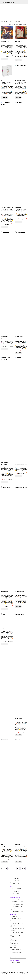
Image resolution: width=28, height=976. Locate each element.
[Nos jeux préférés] (10, 962)
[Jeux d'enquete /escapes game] (10, 928)
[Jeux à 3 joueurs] (10, 904)
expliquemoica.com (8, 2)
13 (22, 868)
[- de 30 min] (10, 888)
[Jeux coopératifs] (10, 923)
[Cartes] (10, 916)
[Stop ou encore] (10, 952)
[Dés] (10, 921)
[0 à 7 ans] (10, 878)
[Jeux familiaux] (10, 932)
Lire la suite (4, 58)
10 (15, 868)
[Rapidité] (10, 943)
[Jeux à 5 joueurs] (10, 908)
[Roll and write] (10, 949)
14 (24, 868)
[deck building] (10, 918)
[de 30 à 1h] (10, 893)
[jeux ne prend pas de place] (10, 934)
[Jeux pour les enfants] (10, 938)
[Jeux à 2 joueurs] (10, 901)
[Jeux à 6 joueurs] (10, 911)
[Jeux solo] (10, 899)
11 (17, 868)
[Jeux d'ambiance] (10, 925)
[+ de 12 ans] (10, 883)
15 (1, 870)
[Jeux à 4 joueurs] (10, 906)
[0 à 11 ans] (10, 880)
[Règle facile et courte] (10, 945)
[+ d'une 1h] (10, 891)
